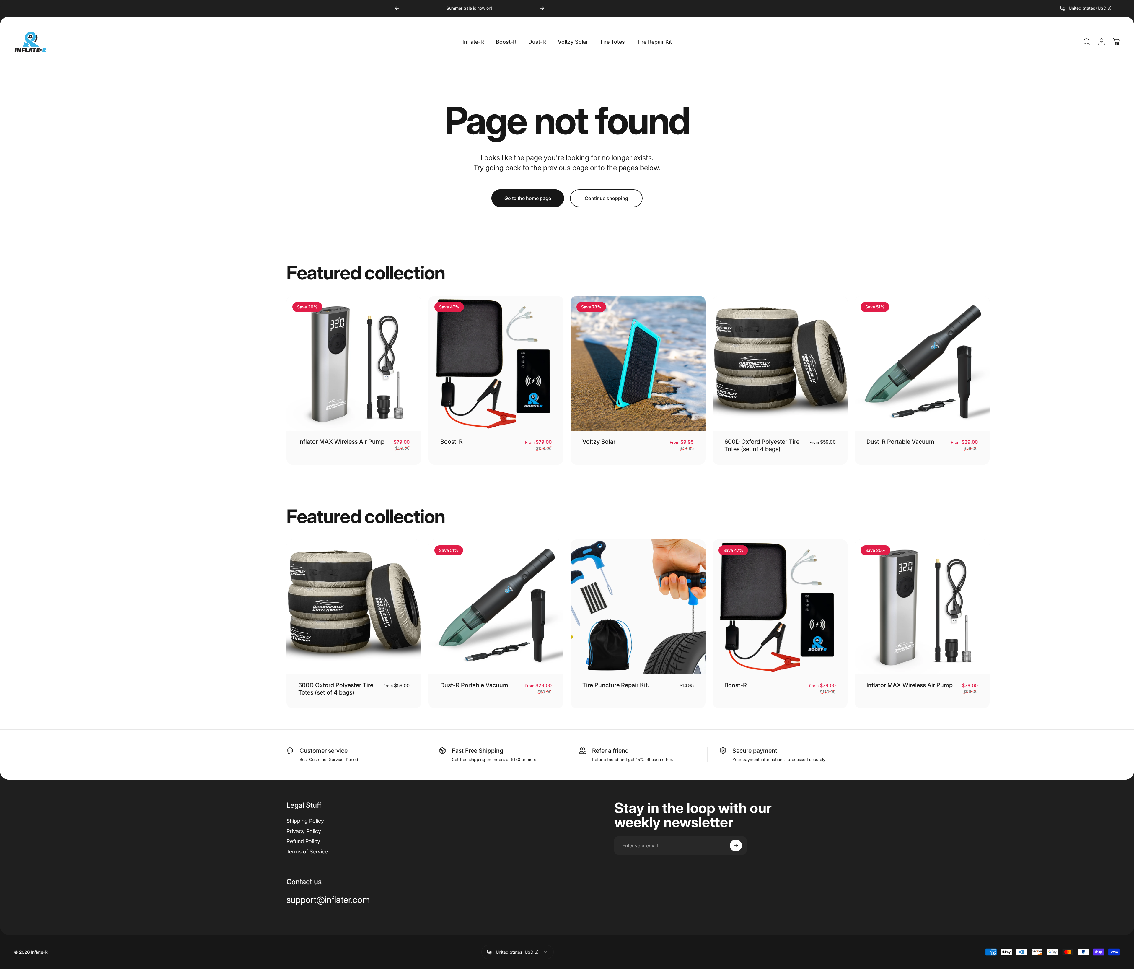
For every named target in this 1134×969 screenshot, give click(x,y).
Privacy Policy (303, 831)
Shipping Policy (305, 821)
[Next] (542, 8)
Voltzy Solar (598, 441)
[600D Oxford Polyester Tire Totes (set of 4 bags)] (780, 363)
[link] (328, 899)
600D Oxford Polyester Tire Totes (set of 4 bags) (761, 445)
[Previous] (396, 8)
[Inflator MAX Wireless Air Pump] (353, 363)
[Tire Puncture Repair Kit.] (638, 606)
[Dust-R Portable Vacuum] (922, 363)
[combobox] (1090, 8)
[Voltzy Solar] (638, 363)
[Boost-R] (495, 363)
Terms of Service (307, 851)
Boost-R (451, 441)
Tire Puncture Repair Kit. (615, 685)
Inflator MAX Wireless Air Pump (341, 441)
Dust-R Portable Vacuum (900, 441)
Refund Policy (303, 841)
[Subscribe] (736, 845)
